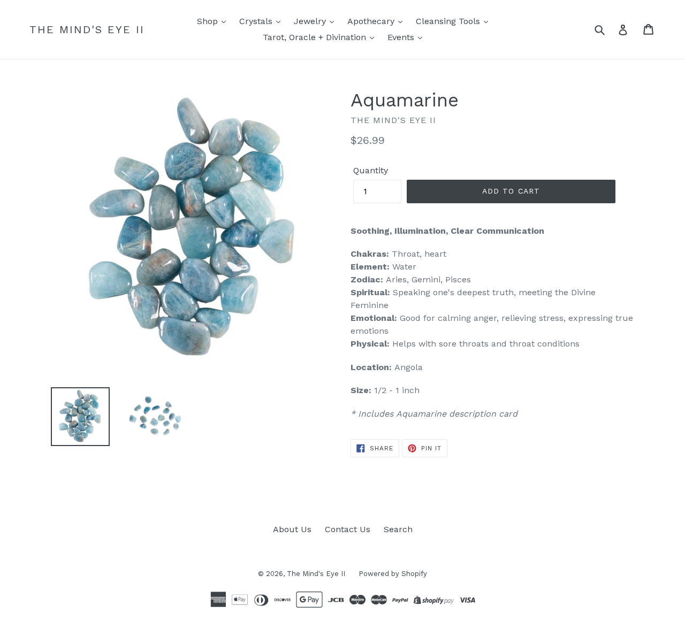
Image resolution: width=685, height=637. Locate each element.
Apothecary (372, 21)
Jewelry (311, 21)
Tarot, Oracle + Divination (316, 37)
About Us (292, 529)
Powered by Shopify (393, 574)
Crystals (257, 21)
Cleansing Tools (449, 21)
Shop (208, 21)
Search (398, 529)
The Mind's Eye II (86, 29)
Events (402, 37)
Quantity (370, 170)
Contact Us (347, 529)
